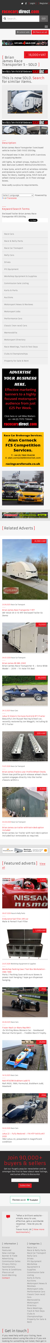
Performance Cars (13, 318)
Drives (7, 262)
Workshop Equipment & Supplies (20, 276)
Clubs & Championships (16, 354)
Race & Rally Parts (13, 241)
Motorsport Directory (14, 339)
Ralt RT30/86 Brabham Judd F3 (16, 1081)
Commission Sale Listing (16, 283)
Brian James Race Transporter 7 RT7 (18, 610)
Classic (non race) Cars (15, 325)
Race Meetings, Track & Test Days (21, 346)
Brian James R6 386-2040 (14, 663)
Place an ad (41, 32)
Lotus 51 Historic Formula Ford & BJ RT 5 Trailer (23, 716)
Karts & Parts (11, 290)
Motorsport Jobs (12, 311)
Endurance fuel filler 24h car (15, 919)
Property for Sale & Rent (16, 361)
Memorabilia (10, 332)
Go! (43, 18)
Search (38, 78)
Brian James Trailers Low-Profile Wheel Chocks (24, 772)
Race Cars (9, 234)
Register (44, 3)
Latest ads (24, 32)
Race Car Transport (13, 248)
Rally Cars (9, 255)
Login (32, 3)
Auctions (8, 297)
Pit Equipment (11, 269)
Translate (12, 198)
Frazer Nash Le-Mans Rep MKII (16, 1028)
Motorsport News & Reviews (18, 304)
